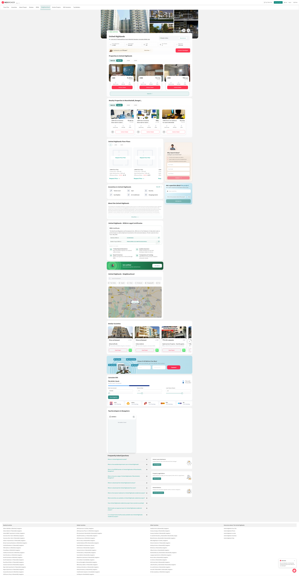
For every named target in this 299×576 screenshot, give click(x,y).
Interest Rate (140, 388)
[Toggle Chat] (294, 570)
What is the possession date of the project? (176, 196)
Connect (177, 177)
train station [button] (113, 283)
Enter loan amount (112, 388)
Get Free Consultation (158, 492)
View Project (118, 350)
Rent (17, 3)
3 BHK (135, 60)
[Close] (294, 560)
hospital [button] (123, 283)
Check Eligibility (113, 397)
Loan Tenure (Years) (170, 388)
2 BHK (128, 60)
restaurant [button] (139, 283)
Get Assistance (157, 478)
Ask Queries (178, 201)
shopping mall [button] (150, 283)
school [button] (130, 283)
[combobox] (136, 278)
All (110, 145)
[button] (121, 175)
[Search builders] (133, 417)
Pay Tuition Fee (269, 2)
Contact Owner (122, 87)
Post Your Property (278, 2)
